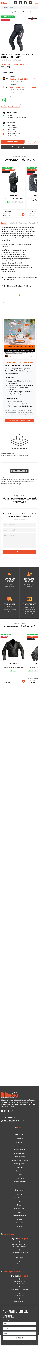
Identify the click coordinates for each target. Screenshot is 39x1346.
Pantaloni (18, 12)
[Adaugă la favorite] (27, 142)
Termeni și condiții (19, 1156)
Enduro (19, 1219)
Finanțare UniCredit (19, 1182)
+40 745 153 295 (9, 1117)
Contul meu (19, 1139)
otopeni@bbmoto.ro (19, 1301)
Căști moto (19, 1194)
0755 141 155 (19, 1295)
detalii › (34, 78)
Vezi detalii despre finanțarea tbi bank (19, 420)
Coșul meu (19, 1142)
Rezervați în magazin (19, 147)
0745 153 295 (19, 1258)
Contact (19, 1174)
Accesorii (19, 1226)
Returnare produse (19, 1153)
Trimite (19, 552)
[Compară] (35, 142)
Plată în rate (19, 1167)
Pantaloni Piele (28, 12)
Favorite (19, 1146)
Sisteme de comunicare (19, 1198)
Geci (19, 1201)
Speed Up (10, 12)
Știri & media (20, 1178)
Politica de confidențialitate (19, 1160)
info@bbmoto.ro (19, 1264)
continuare (19, 1338)
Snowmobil (19, 1223)
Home (3, 12)
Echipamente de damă (20, 1216)
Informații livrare (19, 1164)
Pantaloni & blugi (19, 1208)
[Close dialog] (36, 1307)
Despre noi (19, 1171)
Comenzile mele (19, 1149)
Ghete (19, 1212)
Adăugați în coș (12, 142)
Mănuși (19, 1205)
